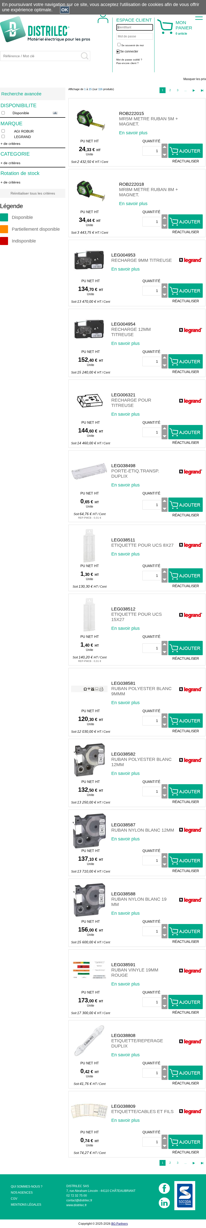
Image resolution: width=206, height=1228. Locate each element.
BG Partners (119, 1223)
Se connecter (129, 51)
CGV (14, 1198)
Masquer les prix (194, 79)
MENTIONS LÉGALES (26, 1204)
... (185, 90)
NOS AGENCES (22, 1192)
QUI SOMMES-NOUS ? (26, 1186)
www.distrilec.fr (76, 1205)
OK (64, 9)
